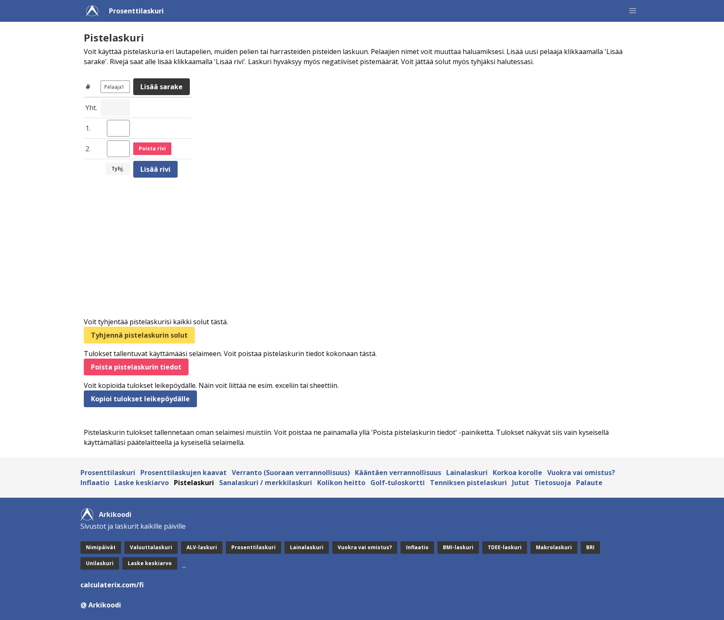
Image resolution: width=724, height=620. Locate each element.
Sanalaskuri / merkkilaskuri (265, 482)
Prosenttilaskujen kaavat (183, 472)
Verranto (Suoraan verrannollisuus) (291, 472)
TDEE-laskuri (505, 547)
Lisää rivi (155, 169)
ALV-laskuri (201, 547)
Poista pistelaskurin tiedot (136, 367)
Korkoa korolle (517, 472)
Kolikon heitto (341, 482)
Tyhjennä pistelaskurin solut (139, 335)
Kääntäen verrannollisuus (398, 472)
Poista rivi (152, 148)
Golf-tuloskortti (397, 482)
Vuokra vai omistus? (581, 472)
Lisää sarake (161, 86)
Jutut (520, 482)
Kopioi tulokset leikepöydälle (140, 398)
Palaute (589, 482)
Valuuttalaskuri (151, 547)
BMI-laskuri (458, 547)
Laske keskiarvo (141, 482)
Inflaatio (94, 482)
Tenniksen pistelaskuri (468, 482)
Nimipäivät (101, 547)
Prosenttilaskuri (136, 11)
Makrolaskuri (554, 547)
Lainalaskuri (467, 472)
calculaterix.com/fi (112, 584)
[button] (633, 11)
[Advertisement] (335, 248)
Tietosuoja (552, 482)
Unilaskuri (100, 563)
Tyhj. (117, 168)
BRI (590, 547)
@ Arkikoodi (100, 605)
